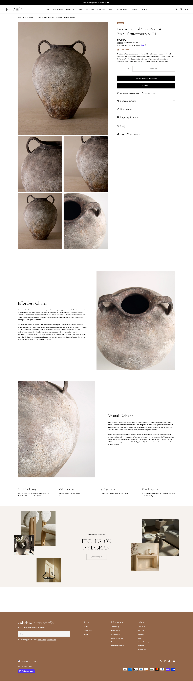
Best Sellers (88, 630)
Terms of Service (117, 638)
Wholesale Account (117, 646)
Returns (141, 646)
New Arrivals (29, 18)
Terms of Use (42, 640)
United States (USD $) (28, 661)
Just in (86, 627)
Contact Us (142, 649)
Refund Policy (116, 630)
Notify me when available (146, 78)
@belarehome (96, 557)
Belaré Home (27, 666)
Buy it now (146, 86)
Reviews (141, 634)
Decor (86, 634)
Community (115, 627)
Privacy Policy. (51, 640)
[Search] (176, 9)
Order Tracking (143, 642)
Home (19, 18)
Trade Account (116, 642)
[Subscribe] (67, 634)
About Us (141, 627)
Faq (139, 638)
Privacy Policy (116, 634)
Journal (141, 630)
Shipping (120, 43)
